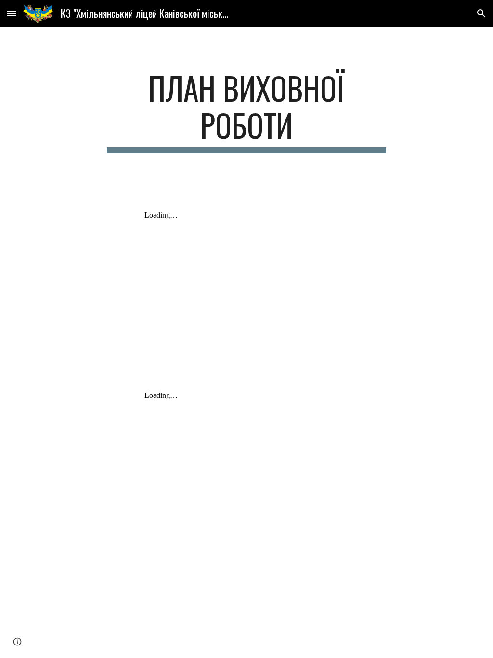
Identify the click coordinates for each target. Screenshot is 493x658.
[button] (11, 13)
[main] (246, 111)
